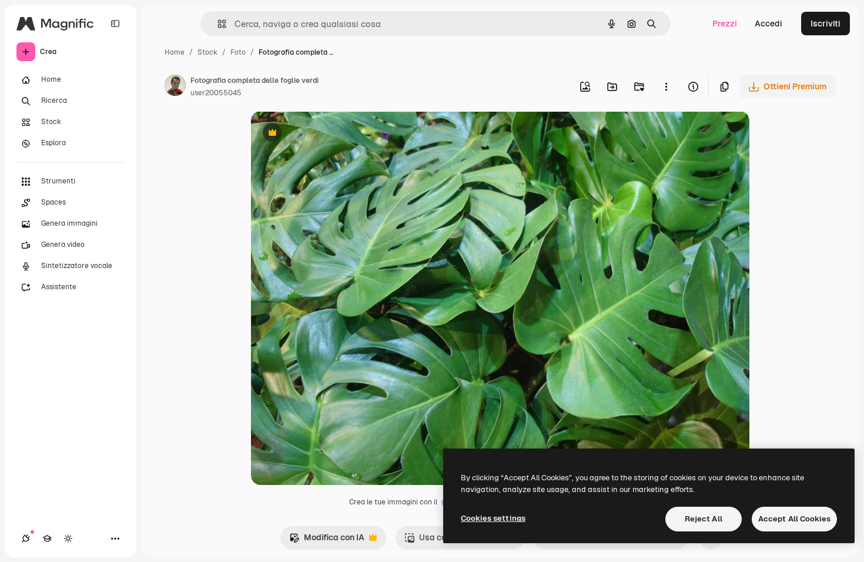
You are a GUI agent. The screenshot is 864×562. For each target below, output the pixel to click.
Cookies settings (493, 518)
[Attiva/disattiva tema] (68, 538)
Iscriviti (825, 23)
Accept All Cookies (794, 519)
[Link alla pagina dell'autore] (175, 87)
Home (175, 52)
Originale (328, 133)
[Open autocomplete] (217, 23)
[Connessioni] (25, 538)
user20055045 (216, 93)
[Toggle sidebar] (115, 23)
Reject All (703, 519)
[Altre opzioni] (666, 86)
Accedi (768, 23)
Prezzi (724, 23)
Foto (238, 52)
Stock (207, 52)
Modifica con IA (326, 540)
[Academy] (47, 538)
